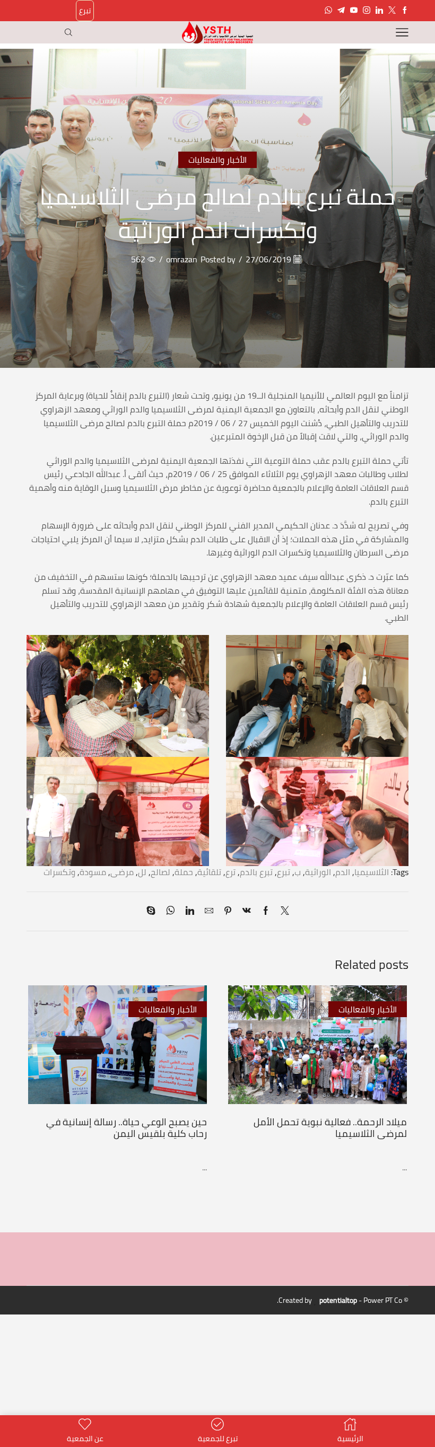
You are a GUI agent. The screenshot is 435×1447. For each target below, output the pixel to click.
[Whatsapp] (328, 10)
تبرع (85, 10)
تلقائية (209, 872)
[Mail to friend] (209, 911)
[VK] (246, 911)
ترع (230, 872)
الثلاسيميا (371, 872)
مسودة (93, 872)
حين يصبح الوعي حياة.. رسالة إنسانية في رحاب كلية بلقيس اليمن (126, 1127)
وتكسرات (59, 872)
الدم (342, 872)
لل (142, 872)
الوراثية (318, 872)
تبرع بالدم (256, 872)
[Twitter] (392, 10)
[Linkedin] (379, 10)
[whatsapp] (170, 911)
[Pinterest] (228, 911)
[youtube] (354, 10)
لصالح (160, 872)
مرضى (122, 872)
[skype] (153, 911)
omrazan (181, 259)
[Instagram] (366, 10)
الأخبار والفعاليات (217, 159)
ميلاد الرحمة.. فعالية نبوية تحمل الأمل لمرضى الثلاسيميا (330, 1127)
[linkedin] (189, 911)
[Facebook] (404, 10)
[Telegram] (341, 10)
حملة (184, 872)
